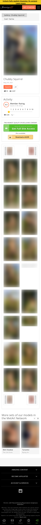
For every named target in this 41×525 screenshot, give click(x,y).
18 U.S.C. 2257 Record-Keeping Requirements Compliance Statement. (20, 503)
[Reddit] (20, 491)
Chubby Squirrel (13, 79)
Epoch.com (23, 517)
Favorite (8, 87)
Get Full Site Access (23, 128)
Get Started (28, 7)
